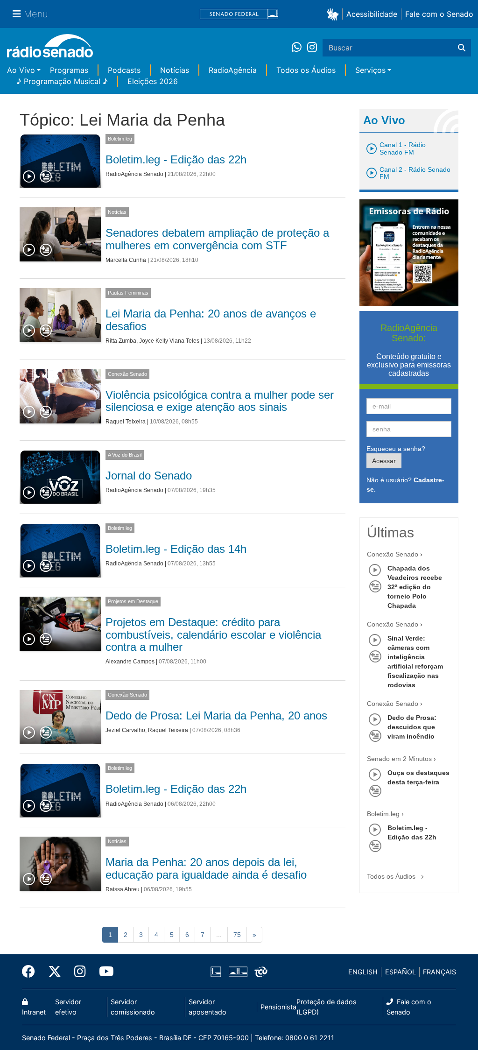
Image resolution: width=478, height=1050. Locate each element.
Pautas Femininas (128, 293)
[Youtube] (103, 971)
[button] (334, 13)
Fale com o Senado (439, 14)
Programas (69, 70)
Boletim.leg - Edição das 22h (175, 159)
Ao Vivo (21, 70)
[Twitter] (55, 971)
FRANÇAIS (439, 972)
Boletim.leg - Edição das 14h (175, 549)
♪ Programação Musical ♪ (62, 81)
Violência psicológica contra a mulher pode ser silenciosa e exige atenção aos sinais (219, 400)
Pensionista (278, 1007)
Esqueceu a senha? (395, 448)
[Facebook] (32, 971)
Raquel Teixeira (125, 421)
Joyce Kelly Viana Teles (169, 341)
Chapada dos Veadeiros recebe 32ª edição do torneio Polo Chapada (414, 586)
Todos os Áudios (306, 70)
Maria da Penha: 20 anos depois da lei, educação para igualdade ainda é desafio (206, 868)
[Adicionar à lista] (46, 177)
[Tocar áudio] (29, 177)
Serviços (370, 70)
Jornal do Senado (148, 475)
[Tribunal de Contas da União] (259, 972)
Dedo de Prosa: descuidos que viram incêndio (411, 727)
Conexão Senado (127, 374)
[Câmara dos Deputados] (218, 972)
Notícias (174, 70)
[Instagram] (312, 47)
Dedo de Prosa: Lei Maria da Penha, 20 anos (216, 715)
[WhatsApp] (299, 47)
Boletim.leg (120, 138)
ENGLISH (363, 972)
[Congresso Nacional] (238, 972)
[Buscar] (461, 47)
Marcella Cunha (125, 260)
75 (237, 934)
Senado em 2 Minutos (399, 758)
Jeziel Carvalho (125, 730)
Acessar (384, 461)
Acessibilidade (371, 14)
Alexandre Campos (130, 661)
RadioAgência (233, 70)
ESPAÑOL (400, 972)
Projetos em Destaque (133, 601)
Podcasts (124, 70)
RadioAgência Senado (134, 174)
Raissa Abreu (122, 889)
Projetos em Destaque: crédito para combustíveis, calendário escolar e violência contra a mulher (213, 634)
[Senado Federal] (239, 14)
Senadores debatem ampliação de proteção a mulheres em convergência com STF (217, 238)
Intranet (34, 1012)
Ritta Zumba (120, 341)
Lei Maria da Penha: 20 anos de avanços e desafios (210, 319)
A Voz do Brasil (124, 455)
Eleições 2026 (152, 81)
